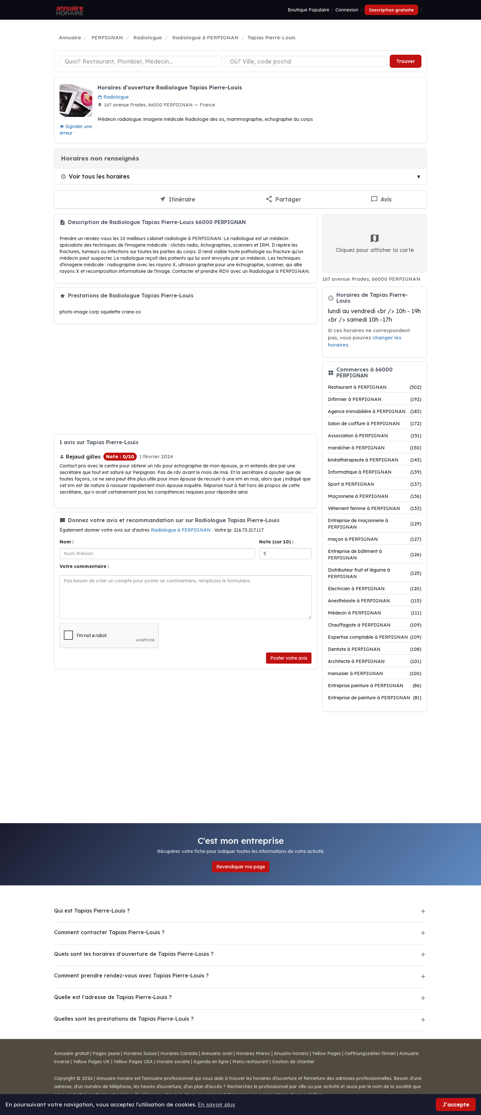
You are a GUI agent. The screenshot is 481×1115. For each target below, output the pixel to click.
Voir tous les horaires (99, 176)
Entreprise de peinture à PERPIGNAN (374, 698)
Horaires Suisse (140, 1053)
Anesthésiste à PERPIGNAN (374, 601)
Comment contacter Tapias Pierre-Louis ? (109, 932)
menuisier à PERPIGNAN (374, 673)
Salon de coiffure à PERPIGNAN (374, 423)
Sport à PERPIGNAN (374, 484)
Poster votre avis (288, 658)
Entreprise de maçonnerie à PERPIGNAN (374, 524)
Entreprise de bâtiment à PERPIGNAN (374, 554)
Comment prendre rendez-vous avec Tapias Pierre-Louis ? (131, 975)
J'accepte (455, 1104)
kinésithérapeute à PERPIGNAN (374, 460)
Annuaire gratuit (71, 1053)
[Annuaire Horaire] (69, 10)
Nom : (67, 542)
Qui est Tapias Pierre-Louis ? (92, 910)
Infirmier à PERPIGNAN (374, 399)
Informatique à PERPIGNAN (374, 472)
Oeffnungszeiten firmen (370, 1053)
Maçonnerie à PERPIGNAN (374, 496)
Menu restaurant (250, 1062)
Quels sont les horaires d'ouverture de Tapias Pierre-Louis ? (134, 954)
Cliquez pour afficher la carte (375, 249)
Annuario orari (216, 1053)
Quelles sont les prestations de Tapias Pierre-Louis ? (124, 1018)
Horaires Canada (179, 1053)
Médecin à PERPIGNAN (374, 613)
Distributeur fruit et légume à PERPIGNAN (374, 573)
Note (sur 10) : (276, 542)
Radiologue (115, 97)
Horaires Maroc (253, 1053)
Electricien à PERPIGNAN (374, 589)
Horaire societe (173, 1062)
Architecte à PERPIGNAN (374, 661)
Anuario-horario (291, 1053)
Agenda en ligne (211, 1062)
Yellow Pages (326, 1053)
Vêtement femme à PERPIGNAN (374, 508)
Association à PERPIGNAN (374, 436)
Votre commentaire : (84, 566)
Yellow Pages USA (133, 1062)
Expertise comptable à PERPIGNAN (374, 637)
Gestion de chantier (293, 1062)
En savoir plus (216, 1104)
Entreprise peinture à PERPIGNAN (374, 686)
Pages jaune (106, 1053)
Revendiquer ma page (240, 867)
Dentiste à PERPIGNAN (374, 649)
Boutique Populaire (308, 10)
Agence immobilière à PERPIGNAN (374, 411)
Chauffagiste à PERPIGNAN (374, 625)
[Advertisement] (185, 379)
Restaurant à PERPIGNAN (374, 387)
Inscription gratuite (391, 9)
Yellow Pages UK (91, 1062)
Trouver (405, 61)
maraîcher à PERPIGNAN (374, 448)
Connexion (346, 10)
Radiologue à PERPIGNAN (181, 530)
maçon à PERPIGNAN (374, 539)
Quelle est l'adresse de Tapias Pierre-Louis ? (113, 997)
